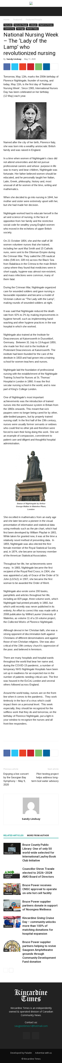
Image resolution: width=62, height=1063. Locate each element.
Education (8, 853)
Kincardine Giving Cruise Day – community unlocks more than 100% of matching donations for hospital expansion (39, 925)
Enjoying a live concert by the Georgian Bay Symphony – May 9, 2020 (16, 779)
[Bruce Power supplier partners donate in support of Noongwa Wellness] (12, 905)
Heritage (20, 28)
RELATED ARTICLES (13, 835)
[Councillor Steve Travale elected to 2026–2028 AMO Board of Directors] (12, 873)
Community (9, 28)
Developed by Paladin (21, 1052)
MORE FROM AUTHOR (38, 835)
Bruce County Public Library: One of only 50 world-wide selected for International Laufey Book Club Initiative (39, 852)
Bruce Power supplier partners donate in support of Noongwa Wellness (40, 905)
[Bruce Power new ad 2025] (31, 3)
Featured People (34, 19)
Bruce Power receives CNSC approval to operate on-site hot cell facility (39, 889)
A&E (6, 950)
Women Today (32, 28)
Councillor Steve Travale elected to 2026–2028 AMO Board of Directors (38, 872)
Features (8, 893)
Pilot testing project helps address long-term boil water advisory (45, 777)
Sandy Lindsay (14, 59)
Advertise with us (43, 1052)
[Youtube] (35, 1035)
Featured (17, 19)
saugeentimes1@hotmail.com (31, 1025)
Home (6, 19)
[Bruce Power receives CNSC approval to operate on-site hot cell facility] (12, 889)
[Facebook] (26, 1035)
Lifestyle (33, 25)
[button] (57, 11)
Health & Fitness (46, 25)
